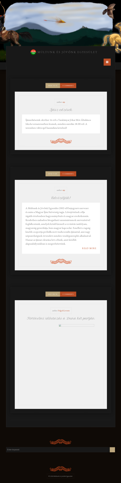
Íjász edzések (61, 110)
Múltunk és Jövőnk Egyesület (67, 52)
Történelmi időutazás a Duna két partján (61, 318)
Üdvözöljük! (61, 198)
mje (64, 102)
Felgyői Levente (64, 310)
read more (89, 248)
